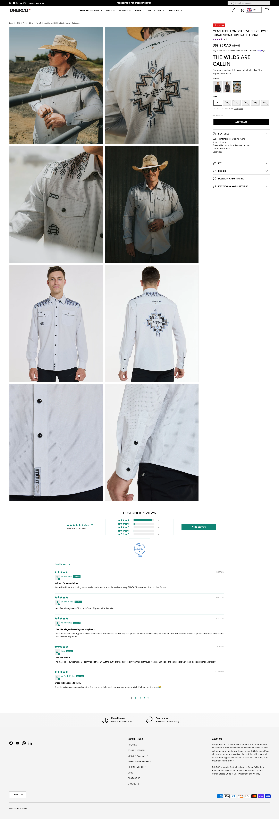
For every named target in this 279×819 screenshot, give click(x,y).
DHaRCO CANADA (21, 808)
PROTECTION (154, 10)
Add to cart (241, 122)
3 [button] (140, 698)
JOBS (130, 772)
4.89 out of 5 (87, 525)
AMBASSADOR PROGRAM (139, 761)
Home (11, 23)
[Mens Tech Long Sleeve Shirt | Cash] (217, 86)
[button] (242, 10)
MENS (109, 10)
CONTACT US (134, 778)
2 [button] (135, 698)
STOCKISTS (133, 783)
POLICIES (132, 744)
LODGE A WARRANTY (138, 755)
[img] (61, 572)
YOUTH (138, 10)
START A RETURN (136, 750)
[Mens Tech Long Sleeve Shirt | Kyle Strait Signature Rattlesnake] (237, 86)
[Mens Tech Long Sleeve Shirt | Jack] (227, 86)
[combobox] (249, 3)
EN (254, 10)
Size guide (238, 108)
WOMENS (123, 10)
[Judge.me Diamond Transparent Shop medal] (139, 549)
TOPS (25, 23)
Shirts (31, 23)
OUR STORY (173, 10)
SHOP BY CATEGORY (89, 10)
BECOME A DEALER (36, 3)
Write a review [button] (199, 526)
